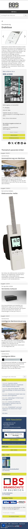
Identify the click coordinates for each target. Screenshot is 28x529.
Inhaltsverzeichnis (14, 138)
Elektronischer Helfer (10, 193)
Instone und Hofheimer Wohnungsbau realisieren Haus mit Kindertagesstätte (11, 403)
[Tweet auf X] (12, 143)
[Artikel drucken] (24, 143)
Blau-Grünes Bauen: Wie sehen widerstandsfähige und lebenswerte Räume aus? (13, 390)
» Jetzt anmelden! (14, 439)
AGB (9, 523)
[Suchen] (25, 15)
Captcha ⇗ (19, 437)
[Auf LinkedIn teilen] (18, 143)
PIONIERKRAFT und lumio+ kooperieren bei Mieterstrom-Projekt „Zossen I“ (12, 408)
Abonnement (14, 135)
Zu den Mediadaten (7, 493)
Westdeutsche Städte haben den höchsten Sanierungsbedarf (13, 394)
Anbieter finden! (14, 516)
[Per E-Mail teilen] (21, 143)
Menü (14, 12)
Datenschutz (14, 523)
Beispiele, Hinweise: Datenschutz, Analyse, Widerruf (13, 443)
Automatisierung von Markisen (13, 158)
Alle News (4, 413)
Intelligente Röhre (8, 356)
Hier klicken (16, 435)
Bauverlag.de (4, 527)
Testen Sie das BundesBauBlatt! (10, 469)
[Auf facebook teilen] (9, 143)
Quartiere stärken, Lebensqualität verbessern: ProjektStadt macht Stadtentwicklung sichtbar (12, 385)
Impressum (22, 523)
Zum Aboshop (6, 470)
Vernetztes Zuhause (9, 289)
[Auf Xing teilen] (15, 143)
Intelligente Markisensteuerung (14, 321)
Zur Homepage (6, 494)
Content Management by (7, 526)
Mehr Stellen (14, 450)
